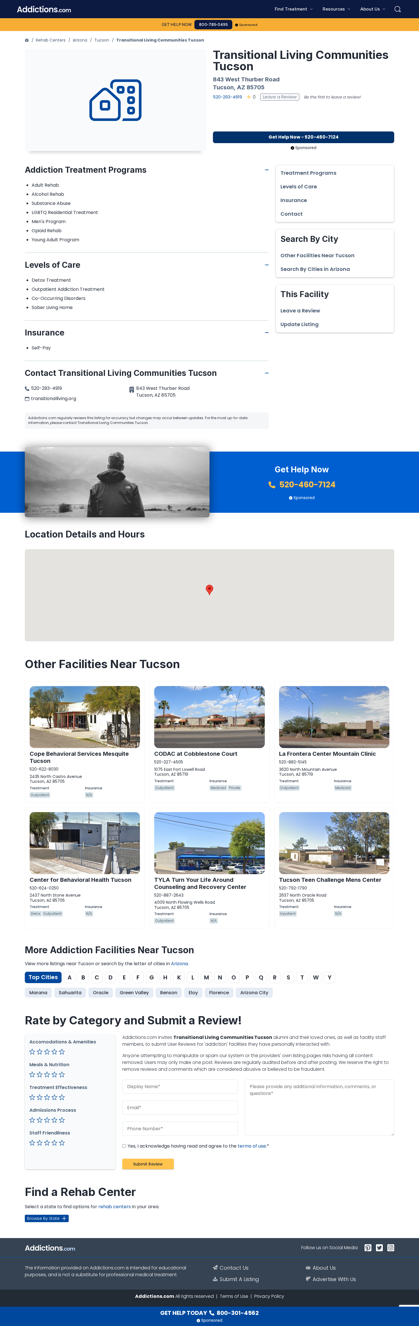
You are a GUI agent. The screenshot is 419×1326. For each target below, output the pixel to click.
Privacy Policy (269, 1296)
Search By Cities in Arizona (315, 269)
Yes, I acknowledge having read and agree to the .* (198, 1146)
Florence (219, 992)
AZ (241, 87)
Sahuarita (70, 992)
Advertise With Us (334, 1279)
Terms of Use (234, 1296)
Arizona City (254, 992)
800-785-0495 (213, 24)
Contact (291, 214)
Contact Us (234, 1268)
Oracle (100, 992)
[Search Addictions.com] (397, 9)
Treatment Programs (308, 173)
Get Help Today (209, 1313)
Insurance (293, 200)
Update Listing (299, 324)
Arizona (80, 40)
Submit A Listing (239, 1279)
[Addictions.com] (27, 40)
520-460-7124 (306, 484)
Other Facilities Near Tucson (317, 255)
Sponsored (248, 25)
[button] (209, 590)
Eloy (193, 992)
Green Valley (134, 992)
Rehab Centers (51, 40)
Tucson (101, 40)
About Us (324, 1268)
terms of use (252, 1146)
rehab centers (114, 1206)
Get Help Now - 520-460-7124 (304, 137)
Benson (168, 992)
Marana (38, 992)
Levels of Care (298, 186)
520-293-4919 (227, 97)
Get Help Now (177, 24)
